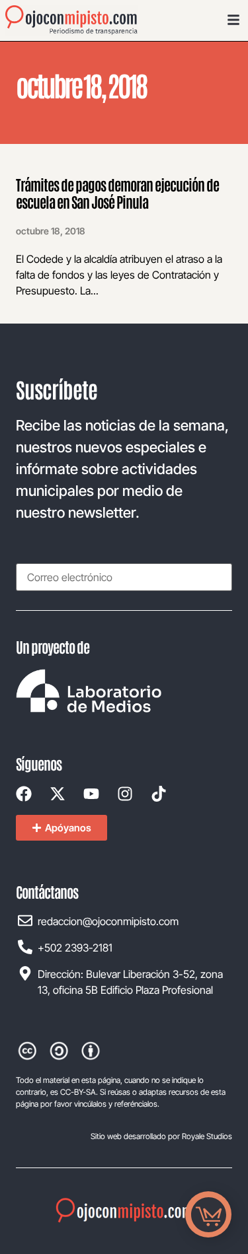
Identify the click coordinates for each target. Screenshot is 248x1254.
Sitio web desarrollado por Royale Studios (161, 1136)
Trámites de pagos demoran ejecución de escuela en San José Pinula (117, 193)
